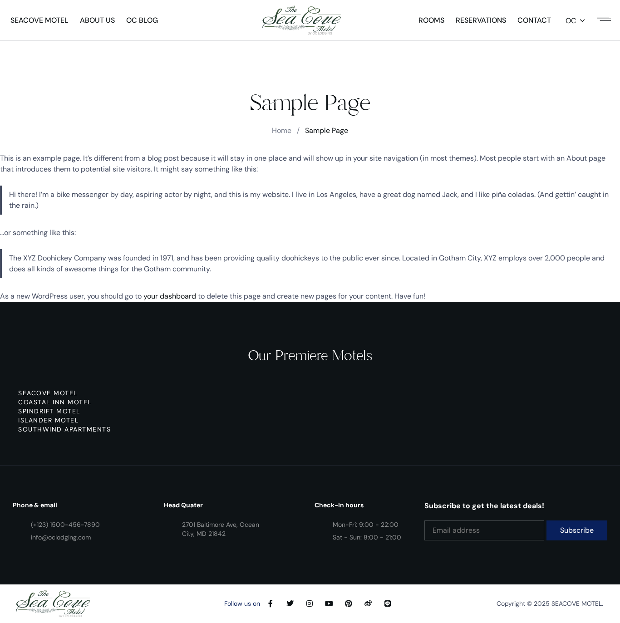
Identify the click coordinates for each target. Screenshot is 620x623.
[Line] (387, 603)
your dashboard (169, 296)
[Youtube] (329, 603)
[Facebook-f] (270, 603)
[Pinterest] (348, 603)
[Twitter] (290, 603)
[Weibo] (368, 603)
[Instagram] (309, 603)
